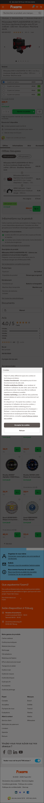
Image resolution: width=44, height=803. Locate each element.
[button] (22, 425)
